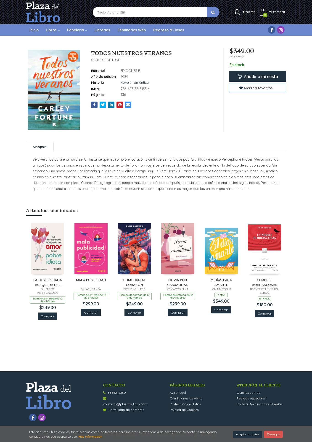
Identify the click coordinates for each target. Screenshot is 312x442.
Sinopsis (39, 147)
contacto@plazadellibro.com (125, 404)
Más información (91, 436)
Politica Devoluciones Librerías (260, 404)
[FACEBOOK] (271, 30)
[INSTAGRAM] (281, 30)
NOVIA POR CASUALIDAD (177, 282)
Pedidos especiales (251, 398)
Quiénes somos (248, 393)
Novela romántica (134, 82)
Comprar (47, 316)
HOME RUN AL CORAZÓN (134, 282)
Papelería (76, 30)
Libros (52, 30)
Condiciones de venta (186, 398)
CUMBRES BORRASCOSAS (264, 282)
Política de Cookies (184, 410)
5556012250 (117, 393)
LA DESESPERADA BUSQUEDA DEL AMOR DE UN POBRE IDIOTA (47, 282)
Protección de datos (185, 404)
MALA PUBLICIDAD (91, 280)
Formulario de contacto (126, 410)
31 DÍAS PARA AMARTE (221, 282)
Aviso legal (178, 393)
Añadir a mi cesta (260, 76)
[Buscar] (213, 12)
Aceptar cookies (247, 434)
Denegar (273, 434)
